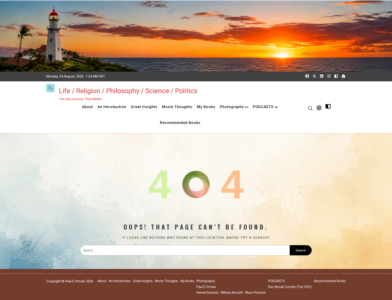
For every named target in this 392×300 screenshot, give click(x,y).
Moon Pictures (255, 292)
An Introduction (112, 107)
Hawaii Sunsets (207, 292)
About (87, 107)
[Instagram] (329, 76)
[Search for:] (185, 250)
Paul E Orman (206, 287)
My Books (206, 107)
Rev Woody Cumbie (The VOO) (290, 287)
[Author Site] (336, 76)
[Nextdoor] (343, 76)
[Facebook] (307, 76)
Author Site (337, 108)
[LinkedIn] (321, 76)
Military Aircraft (232, 292)
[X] (314, 76)
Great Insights (144, 107)
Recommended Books (180, 123)
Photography (232, 107)
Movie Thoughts (177, 107)
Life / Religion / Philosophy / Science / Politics (128, 91)
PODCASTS (263, 107)
